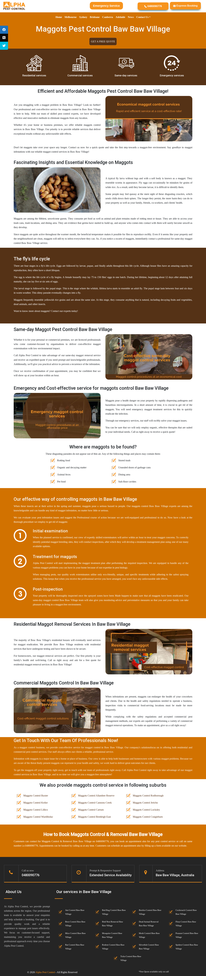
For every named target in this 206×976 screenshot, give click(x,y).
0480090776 (154, 6)
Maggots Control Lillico (35, 809)
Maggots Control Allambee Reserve (96, 795)
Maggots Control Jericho (145, 802)
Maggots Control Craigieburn (148, 816)
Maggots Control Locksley (146, 809)
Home (59, 17)
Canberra (107, 17)
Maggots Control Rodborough (148, 795)
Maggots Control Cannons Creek (95, 802)
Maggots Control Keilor (35, 802)
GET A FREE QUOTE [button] (103, 41)
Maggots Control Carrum (91, 809)
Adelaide (120, 17)
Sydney (83, 17)
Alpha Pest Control (45, 972)
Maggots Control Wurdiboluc (38, 816)
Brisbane (95, 17)
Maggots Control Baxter (35, 795)
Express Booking (187, 5)
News (131, 17)
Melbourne (71, 17)
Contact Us (142, 17)
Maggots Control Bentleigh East (94, 816)
